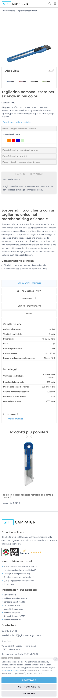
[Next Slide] (52, 70)
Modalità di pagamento (13, 609)
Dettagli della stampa (29, 291)
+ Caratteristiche (23, 122)
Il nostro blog (9, 584)
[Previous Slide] (49, 70)
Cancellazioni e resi (12, 605)
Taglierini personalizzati (27, 11)
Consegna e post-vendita (14, 602)
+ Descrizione (7, 122)
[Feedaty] (31, 552)
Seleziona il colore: (12, 134)
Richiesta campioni (12, 612)
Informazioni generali (29, 283)
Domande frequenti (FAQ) (14, 616)
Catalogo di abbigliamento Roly (17, 573)
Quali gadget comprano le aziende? (19, 581)
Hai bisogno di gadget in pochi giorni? (20, 570)
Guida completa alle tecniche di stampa (20, 566)
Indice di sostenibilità (29, 306)
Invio (29, 314)
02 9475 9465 (9, 630)
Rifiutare (29, 693)
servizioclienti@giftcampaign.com (21, 635)
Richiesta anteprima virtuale (15, 598)
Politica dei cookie (10, 670)
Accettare (29, 680)
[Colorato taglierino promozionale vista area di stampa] (29, 39)
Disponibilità (29, 298)
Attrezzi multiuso (8, 11)
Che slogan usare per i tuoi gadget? (18, 577)
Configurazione (29, 687)
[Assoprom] (10, 552)
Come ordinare (10, 595)
